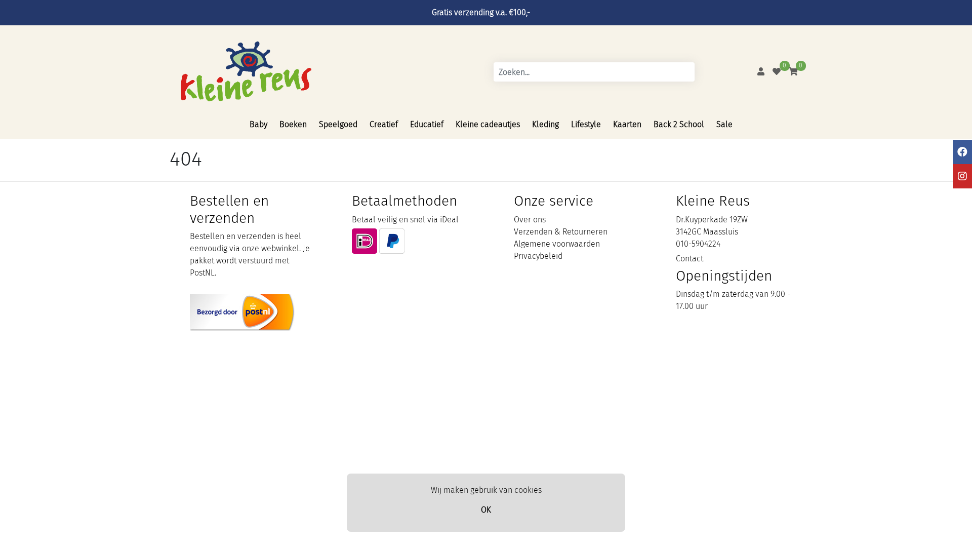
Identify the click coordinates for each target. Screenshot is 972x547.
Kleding (545, 124)
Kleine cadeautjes (488, 124)
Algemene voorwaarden (557, 244)
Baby (258, 124)
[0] (777, 71)
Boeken (293, 124)
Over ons (530, 219)
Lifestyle (586, 124)
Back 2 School (679, 124)
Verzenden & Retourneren (561, 232)
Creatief (384, 124)
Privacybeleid (538, 256)
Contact (689, 258)
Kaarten (627, 124)
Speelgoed (338, 124)
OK (486, 510)
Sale (724, 124)
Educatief (426, 124)
